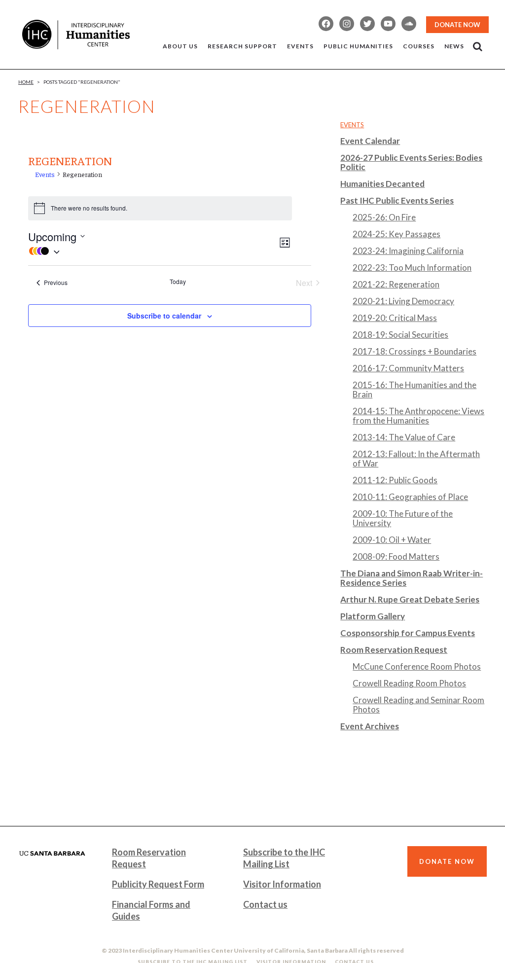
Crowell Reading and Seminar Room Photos (418, 704)
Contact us (265, 904)
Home (26, 82)
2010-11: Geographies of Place (410, 497)
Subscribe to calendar (164, 316)
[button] (153, 251)
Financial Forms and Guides (151, 910)
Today (178, 281)
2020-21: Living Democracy (403, 301)
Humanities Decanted (382, 183)
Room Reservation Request (393, 649)
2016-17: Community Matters (408, 368)
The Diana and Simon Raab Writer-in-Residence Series (411, 578)
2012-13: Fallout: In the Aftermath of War (416, 458)
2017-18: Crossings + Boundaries (414, 351)
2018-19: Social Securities (400, 334)
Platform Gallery (372, 616)
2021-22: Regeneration (396, 284)
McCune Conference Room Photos (417, 666)
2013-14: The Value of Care (404, 437)
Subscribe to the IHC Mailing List (284, 858)
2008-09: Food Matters (396, 556)
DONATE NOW (457, 25)
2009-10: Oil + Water (392, 540)
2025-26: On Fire (384, 217)
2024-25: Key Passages (396, 234)
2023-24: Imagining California (408, 251)
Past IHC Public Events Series (397, 200)
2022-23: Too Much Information (412, 267)
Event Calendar (370, 141)
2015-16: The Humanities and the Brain (414, 389)
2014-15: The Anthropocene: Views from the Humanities (418, 416)
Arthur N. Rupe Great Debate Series (409, 599)
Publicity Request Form (158, 884)
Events (45, 174)
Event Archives (369, 726)
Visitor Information (282, 884)
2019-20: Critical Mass (395, 318)
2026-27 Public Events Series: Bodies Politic (411, 162)
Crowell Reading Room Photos (409, 683)
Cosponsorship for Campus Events (407, 633)
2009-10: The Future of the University (403, 518)
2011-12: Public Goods (395, 480)
